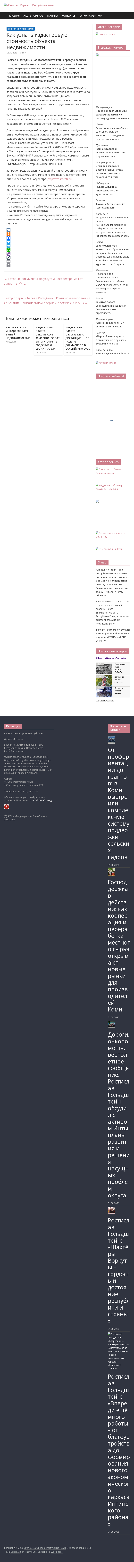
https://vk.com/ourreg (40, 800)
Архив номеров (33, 15)
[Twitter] (48, 242)
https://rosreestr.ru (60, 179)
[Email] (48, 261)
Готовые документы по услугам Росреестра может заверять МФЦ (43, 281)
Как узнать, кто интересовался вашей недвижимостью (18, 332)
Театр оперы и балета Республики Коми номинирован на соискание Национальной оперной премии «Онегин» (47, 300)
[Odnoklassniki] (48, 234)
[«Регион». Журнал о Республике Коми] (5, 13)
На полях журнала (90, 15)
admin (23, 52)
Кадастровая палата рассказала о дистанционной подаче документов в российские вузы (78, 338)
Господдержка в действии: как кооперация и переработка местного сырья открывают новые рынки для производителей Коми (119, 945)
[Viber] (48, 254)
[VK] (48, 230)
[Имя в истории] (105, 34)
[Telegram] (48, 246)
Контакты (68, 15)
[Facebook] (48, 238)
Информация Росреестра (20, 28)
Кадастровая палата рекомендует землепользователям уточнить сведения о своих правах (47, 338)
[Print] (48, 265)
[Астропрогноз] (113, 469)
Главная (14, 15)
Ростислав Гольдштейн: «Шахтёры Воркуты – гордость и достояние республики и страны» (119, 1270)
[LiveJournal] (48, 258)
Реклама (52, 15)
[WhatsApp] (48, 250)
